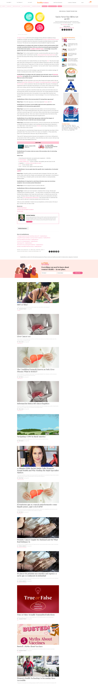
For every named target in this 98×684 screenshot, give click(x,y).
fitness (18, 310)
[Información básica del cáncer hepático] (38, 391)
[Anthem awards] (71, 98)
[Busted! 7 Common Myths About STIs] (21, 146)
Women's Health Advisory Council (51, 39)
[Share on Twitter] (65, 30)
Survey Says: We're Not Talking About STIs (72, 50)
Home (60, 11)
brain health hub (16, 6)
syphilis (19, 170)
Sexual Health (67, 26)
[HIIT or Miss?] (38, 292)
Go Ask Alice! (20, 211)
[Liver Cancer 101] (38, 324)
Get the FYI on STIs (71, 39)
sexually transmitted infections (69, 11)
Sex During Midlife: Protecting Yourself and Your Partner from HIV (51, 146)
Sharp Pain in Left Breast (66, 125)
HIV (20, 164)
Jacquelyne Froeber (22, 308)
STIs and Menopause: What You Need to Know (72, 65)
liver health (19, 343)
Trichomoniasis (22, 159)
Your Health (8, 2)
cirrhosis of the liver (30, 163)
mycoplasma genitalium (45, 82)
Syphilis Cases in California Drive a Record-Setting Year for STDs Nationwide (73, 59)
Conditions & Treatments (72, 2)
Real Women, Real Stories (58, 2)
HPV (34, 82)
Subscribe (45, 6)
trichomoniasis (20, 83)
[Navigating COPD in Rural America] (38, 424)
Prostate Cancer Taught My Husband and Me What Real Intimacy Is (37, 540)
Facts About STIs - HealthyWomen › (24, 242)
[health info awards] (71, 113)
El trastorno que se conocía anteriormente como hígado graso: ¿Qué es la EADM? (37, 505)
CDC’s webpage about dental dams (31, 197)
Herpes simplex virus (24, 161)
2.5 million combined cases (36, 48)
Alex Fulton (21, 376)
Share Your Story (52, 6)
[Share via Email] (71, 30)
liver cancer (38, 163)
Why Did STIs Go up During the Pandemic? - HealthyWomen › (30, 244)
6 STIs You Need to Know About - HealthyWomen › (28, 239)
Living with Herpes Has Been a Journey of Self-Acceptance (72, 54)
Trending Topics (66, 124)
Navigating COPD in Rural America (31, 436)
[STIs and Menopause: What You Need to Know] (64, 65)
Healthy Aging (33, 249)
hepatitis (37, 82)
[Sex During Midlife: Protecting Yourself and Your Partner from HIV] (41, 146)
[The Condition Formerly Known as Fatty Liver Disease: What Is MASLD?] (38, 357)
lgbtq (42, 249)
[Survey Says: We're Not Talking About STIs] (64, 50)
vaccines (19, 652)
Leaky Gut (74, 126)
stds (40, 251)
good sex (9, 6)
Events (3, 6)
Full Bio (28, 221)
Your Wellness (19, 2)
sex (29, 249)
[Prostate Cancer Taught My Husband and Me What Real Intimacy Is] (38, 527)
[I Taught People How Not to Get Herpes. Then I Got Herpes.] (64, 44)
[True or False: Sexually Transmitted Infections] (38, 599)
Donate (59, 6)
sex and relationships (24, 249)
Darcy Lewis (21, 341)
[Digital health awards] (71, 72)
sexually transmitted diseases (33, 251)
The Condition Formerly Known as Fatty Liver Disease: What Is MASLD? (35, 370)
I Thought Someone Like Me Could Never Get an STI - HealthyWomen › (32, 236)
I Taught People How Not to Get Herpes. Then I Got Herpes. (72, 44)
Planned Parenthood (21, 207)
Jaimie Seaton (64, 24)
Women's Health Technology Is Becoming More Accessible (36, 679)
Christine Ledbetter (22, 546)
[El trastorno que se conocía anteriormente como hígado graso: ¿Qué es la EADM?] (38, 492)
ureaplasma (54, 82)
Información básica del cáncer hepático (33, 403)
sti (17, 620)
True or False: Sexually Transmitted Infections (36, 614)
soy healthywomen (26, 6)
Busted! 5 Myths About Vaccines (30, 646)
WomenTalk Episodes (36, 6)
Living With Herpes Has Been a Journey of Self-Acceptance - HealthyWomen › (34, 237)
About (82, 2)
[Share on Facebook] (62, 30)
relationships (38, 249)
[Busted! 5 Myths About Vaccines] (38, 634)
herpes (46, 101)
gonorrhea (19, 76)
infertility (39, 125)
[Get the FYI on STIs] (64, 40)
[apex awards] (71, 85)
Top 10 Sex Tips (68, 126)
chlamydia (55, 74)
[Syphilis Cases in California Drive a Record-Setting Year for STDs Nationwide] (64, 59)
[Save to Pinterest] (67, 30)
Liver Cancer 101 (23, 336)
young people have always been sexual (46, 54)
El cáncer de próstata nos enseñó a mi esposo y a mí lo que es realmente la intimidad (37, 574)
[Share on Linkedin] (69, 30)
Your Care (29, 2)
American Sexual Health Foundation (25, 209)
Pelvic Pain (76, 127)
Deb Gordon (21, 440)
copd (18, 442)
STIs (48, 60)
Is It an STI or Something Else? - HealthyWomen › (27, 241)
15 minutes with (20, 479)
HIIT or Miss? (22, 304)
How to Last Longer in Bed (69, 130)
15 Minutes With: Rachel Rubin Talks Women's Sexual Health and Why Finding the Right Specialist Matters (38, 470)
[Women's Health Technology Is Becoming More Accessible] (38, 666)
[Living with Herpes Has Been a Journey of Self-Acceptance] (64, 54)
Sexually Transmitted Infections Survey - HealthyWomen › (29, 246)
